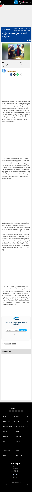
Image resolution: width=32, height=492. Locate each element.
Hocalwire (16, 485)
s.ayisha (14, 343)
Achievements (6, 29)
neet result (8, 343)
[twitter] (13, 411)
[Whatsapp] (17, 74)
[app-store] (17, 476)
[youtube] (19, 411)
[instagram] (16, 411)
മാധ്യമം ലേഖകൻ (11, 71)
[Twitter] (14, 74)
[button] (2, 2)
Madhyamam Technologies (15, 484)
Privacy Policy (15, 470)
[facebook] (11, 74)
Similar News (6, 351)
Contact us (15, 468)
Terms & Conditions (15, 471)
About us (15, 466)
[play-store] (14, 476)
